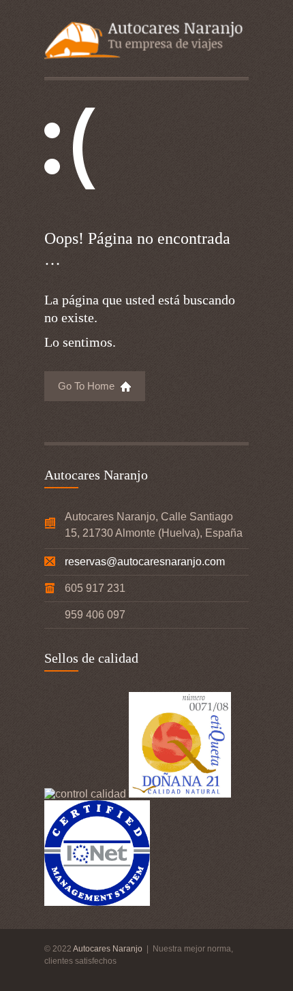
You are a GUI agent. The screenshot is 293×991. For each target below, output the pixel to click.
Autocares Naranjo (108, 949)
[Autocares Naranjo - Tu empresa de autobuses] (146, 42)
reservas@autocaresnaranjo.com (145, 561)
